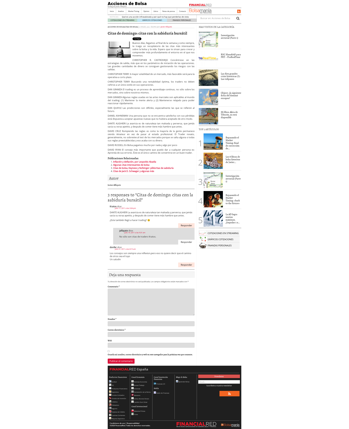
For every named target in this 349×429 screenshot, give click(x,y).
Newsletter (219, 376)
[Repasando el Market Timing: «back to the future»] (213, 199)
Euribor (114, 382)
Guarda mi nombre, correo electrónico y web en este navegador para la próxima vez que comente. (150, 354)
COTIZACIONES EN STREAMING (122, 20)
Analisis (121, 11)
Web (110, 340)
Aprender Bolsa (183, 382)
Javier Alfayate (166, 26)
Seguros (114, 408)
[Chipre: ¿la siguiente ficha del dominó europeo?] (208, 97)
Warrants (137, 395)
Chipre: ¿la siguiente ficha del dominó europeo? (231, 95)
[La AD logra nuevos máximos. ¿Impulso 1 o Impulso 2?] (213, 218)
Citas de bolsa (131, 26)
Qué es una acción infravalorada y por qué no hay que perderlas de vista (155, 16)
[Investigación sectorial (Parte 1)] (208, 39)
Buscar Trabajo (139, 385)
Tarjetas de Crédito (118, 412)
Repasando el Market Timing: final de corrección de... (232, 143)
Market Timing (133, 11)
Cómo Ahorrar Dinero (141, 399)
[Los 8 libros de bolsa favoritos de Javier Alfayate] (213, 161)
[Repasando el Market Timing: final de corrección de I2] (213, 141)
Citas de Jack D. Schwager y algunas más (133, 171)
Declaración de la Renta (142, 392)
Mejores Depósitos (118, 419)
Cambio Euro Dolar (140, 402)
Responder (186, 225)
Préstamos (115, 405)
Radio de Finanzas (162, 393)
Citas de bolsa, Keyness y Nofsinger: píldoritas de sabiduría (143, 168)
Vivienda (137, 389)
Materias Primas (139, 411)
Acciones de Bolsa (127, 3)
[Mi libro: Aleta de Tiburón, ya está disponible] (208, 116)
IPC (112, 385)
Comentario (114, 286)
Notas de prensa (168, 11)
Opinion (146, 11)
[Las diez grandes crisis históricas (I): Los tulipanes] (208, 78)
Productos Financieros (119, 389)
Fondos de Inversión (118, 398)
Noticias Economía (140, 382)
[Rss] (239, 11)
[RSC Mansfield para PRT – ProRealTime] (208, 58)
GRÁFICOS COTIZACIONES (152, 20)
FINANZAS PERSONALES (182, 20)
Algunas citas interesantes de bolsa (131, 164)
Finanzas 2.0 (160, 384)
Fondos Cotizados (117, 395)
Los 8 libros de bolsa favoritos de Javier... (233, 159)
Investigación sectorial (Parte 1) (229, 36)
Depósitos (115, 392)
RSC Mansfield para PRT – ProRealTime (231, 56)
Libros (156, 11)
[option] (157, 17)
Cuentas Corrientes (118, 415)
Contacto (182, 11)
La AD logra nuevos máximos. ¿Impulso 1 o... (233, 218)
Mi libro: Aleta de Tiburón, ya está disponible (229, 114)
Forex (136, 414)
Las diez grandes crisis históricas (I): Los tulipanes (230, 76)
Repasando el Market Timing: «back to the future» (233, 199)
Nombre (112, 319)
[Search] (238, 18)
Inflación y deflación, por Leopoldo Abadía (134, 161)
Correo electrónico (117, 329)
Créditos (114, 402)
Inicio (112, 11)
